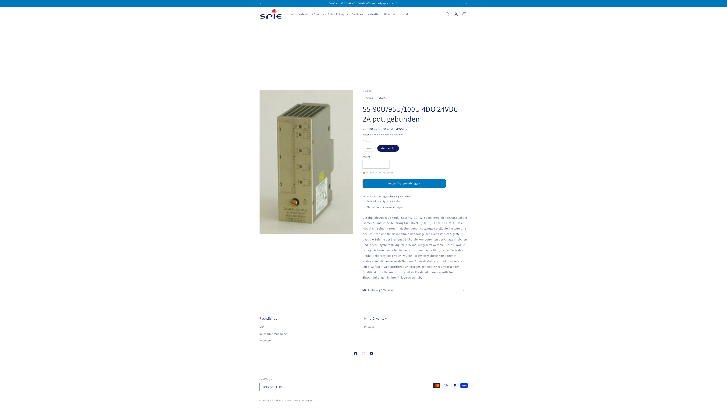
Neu (371, 149)
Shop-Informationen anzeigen (385, 207)
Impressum (266, 340)
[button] (306, 14)
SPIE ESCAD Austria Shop (279, 400)
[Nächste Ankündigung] (466, 3)
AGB (261, 327)
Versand (367, 134)
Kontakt (369, 327)
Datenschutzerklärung (273, 334)
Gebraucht (388, 148)
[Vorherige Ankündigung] (261, 3)
